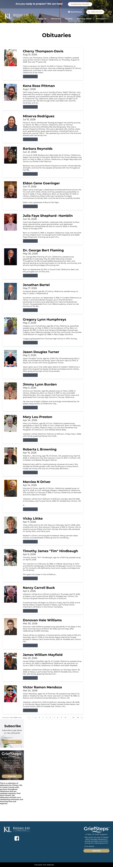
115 (78, 717)
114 (73, 717)
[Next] (82, 717)
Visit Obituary (30, 76)
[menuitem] (43, 19)
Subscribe (12, 742)
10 (65, 717)
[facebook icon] (16, 838)
